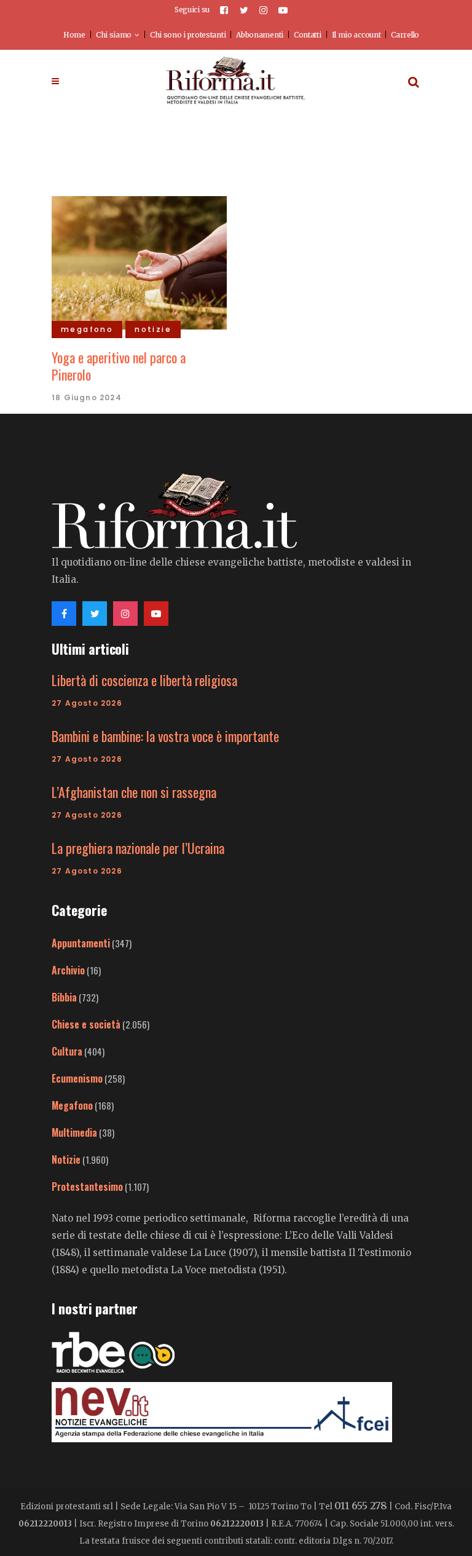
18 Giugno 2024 (87, 397)
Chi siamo (114, 34)
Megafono (72, 1105)
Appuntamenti (81, 943)
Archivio (68, 970)
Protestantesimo (87, 1186)
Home (74, 34)
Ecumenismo (77, 1078)
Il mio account (356, 34)
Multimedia (74, 1132)
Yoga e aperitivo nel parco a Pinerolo (119, 365)
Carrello (405, 34)
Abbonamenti (259, 34)
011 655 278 (360, 1505)
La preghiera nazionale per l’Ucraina (138, 848)
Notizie (66, 1159)
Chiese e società (86, 1024)
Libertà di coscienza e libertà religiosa (144, 680)
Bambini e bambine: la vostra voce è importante (165, 736)
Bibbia (64, 997)
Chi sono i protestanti (188, 34)
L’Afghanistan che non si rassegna (134, 792)
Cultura (67, 1051)
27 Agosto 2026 (87, 703)
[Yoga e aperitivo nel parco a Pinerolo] (139, 261)
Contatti (307, 34)
